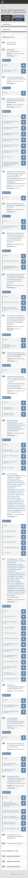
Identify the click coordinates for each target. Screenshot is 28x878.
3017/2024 (7, 216)
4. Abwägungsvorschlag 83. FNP (11, 547)
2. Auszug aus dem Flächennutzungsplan (9, 414)
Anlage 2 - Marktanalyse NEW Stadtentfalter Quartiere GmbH (11, 811)
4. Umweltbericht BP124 (9, 633)
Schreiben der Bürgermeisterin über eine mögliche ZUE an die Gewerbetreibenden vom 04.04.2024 (11, 164)
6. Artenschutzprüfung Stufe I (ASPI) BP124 (11, 644)
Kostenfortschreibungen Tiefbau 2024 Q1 (10, 770)
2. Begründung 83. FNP (9, 536)
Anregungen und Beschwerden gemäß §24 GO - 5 (11, 146)
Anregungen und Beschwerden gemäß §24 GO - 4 (11, 140)
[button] (23, 65)
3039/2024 (7, 251)
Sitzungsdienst (19, 874)
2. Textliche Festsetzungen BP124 (10, 622)
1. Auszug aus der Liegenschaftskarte (8, 408)
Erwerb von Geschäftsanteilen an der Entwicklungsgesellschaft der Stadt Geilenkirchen (16, 354)
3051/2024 (7, 88)
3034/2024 (7, 732)
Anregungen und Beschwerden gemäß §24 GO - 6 (11, 151)
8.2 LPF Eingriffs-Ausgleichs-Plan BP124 (10, 667)
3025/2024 (7, 439)
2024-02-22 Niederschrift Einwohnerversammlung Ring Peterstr (11, 309)
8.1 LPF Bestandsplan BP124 (10, 661)
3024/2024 (7, 397)
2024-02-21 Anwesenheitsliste (11, 261)
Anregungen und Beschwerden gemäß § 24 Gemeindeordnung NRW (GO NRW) (15, 100)
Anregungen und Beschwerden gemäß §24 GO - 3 (11, 134)
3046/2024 (7, 60)
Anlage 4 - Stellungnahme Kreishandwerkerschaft (10, 823)
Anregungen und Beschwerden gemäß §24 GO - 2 (11, 128)
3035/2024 (7, 753)
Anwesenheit (19, 19)
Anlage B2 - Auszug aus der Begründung (10, 462)
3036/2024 (7, 792)
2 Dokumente (6, 29)
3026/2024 (7, 521)
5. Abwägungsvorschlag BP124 (11, 638)
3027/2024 (7, 606)
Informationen (6, 16)
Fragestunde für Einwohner (15, 843)
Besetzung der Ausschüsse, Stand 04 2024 (10, 71)
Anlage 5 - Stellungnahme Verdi (11, 828)
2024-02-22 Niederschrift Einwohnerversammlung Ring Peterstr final (11, 267)
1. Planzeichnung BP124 (9, 616)
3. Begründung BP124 (9, 627)
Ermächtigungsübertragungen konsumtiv (11, 712)
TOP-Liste (6, 19)
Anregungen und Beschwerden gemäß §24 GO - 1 (11, 122)
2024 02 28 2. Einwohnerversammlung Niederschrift (10, 346)
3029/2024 (7, 695)
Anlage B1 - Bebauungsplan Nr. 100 (11, 456)
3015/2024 (7, 365)
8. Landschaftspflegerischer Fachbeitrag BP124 (10, 656)
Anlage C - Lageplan (8, 467)
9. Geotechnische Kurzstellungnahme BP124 (10, 673)
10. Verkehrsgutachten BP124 (11, 678)
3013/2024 (7, 192)
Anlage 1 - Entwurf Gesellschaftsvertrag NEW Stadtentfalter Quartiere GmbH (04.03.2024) (11, 804)
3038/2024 (7, 292)
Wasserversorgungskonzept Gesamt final (10, 227)
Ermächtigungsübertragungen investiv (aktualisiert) (11, 706)
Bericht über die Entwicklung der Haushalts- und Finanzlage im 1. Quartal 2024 (16, 745)
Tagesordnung (18, 16)
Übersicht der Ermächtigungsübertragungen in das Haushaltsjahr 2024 (16, 686)
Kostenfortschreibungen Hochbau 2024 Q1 (10, 764)
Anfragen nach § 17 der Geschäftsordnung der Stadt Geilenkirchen (15, 836)
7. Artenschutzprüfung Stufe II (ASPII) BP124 (11, 650)
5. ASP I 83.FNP (7, 552)
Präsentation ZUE (8, 157)
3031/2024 (7, 111)
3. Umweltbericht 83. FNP (10, 542)
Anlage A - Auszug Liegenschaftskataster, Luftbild (11, 450)
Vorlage (5, 65)
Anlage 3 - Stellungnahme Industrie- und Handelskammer (11, 817)
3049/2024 (7, 334)
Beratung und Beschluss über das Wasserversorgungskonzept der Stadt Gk (16, 205)
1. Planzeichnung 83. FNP (10, 531)
